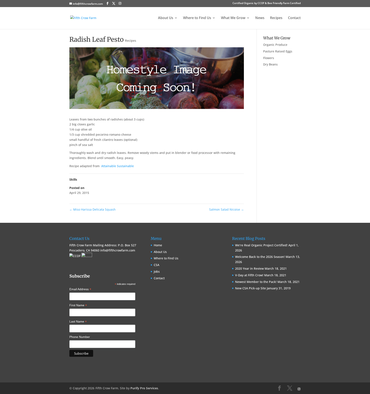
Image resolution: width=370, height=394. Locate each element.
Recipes (276, 18)
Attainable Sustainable (117, 166)
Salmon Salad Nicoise (226, 209)
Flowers (268, 58)
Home (158, 245)
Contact (294, 18)
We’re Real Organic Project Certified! (261, 245)
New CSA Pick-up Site (250, 288)
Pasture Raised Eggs (277, 51)
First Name (78, 305)
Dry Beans (270, 64)
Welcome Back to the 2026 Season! (260, 257)
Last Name (78, 322)
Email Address (80, 289)
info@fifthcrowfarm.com (117, 250)
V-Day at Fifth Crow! (249, 275)
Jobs (157, 271)
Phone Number (79, 337)
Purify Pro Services (144, 388)
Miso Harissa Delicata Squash (92, 209)
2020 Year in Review (249, 268)
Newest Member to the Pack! (256, 282)
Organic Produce (275, 45)
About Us (160, 252)
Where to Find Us (166, 258)
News (259, 18)
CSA (156, 265)
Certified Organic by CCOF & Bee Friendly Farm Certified (267, 3)
